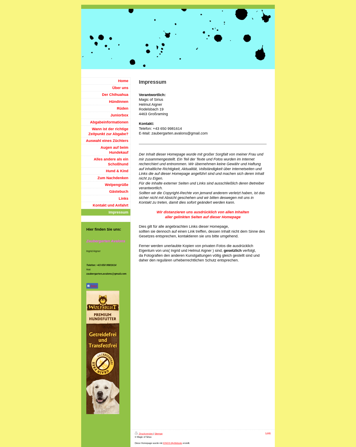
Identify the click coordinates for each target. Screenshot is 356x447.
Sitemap (159, 433)
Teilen (93, 285)
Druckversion (145, 433)
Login (268, 433)
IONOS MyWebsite (172, 443)
